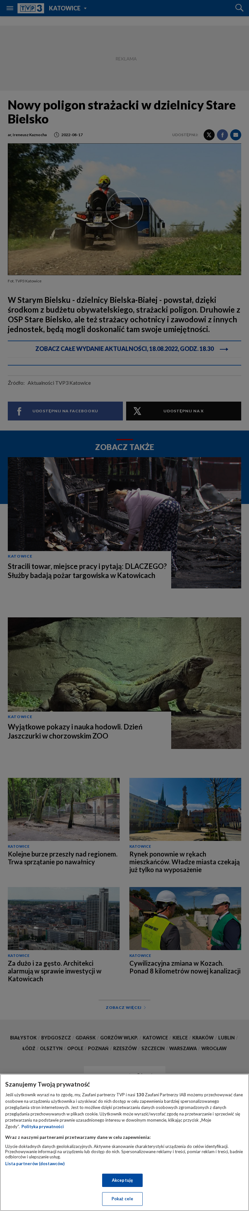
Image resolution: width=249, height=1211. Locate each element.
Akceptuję (122, 1180)
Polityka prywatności (42, 1126)
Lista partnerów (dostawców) (35, 1163)
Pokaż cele (122, 1198)
